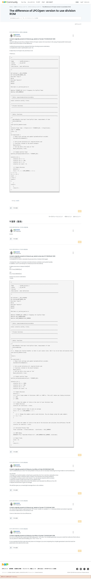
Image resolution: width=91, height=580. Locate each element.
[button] (73, 35)
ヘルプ (81, 2)
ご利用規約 (10, 572)
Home (11, 7)
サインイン (86, 2)
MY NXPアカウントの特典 (50, 568)
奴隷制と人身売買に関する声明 (21, 572)
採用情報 (11, 568)
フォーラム (23, 2)
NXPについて (5, 568)
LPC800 (17, 200)
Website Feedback (39, 572)
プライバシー (4, 572)
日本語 (77, 2)
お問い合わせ (40, 568)
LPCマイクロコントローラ (34, 7)
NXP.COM (48, 2)
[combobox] (51, 18)
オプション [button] (77, 24)
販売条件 (13, 572)
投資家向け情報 (17, 568)
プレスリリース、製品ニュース (29, 568)
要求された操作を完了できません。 (9, 576)
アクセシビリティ (31, 572)
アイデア (38, 2)
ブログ (43, 2)
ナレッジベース (31, 2)
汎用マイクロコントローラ (20, 7)
